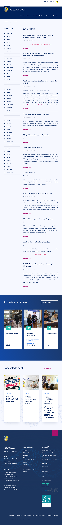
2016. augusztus (8, 107)
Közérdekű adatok (40, 515)
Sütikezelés (11, 515)
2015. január (7, 166)
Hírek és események (25, 16)
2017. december (8, 58)
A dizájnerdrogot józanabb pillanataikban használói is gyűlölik (40, 82)
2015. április (7, 157)
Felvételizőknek (15, 5)
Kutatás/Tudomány (38, 16)
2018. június (7, 39)
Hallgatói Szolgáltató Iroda (28, 460)
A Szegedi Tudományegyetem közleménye (36, 135)
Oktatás (48, 16)
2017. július (7, 73)
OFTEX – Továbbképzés (9, 454)
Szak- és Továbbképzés (9, 461)
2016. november (8, 98)
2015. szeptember (8, 142)
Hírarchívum (18, 22)
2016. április (7, 120)
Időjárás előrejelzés (46, 473)
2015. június (7, 151)
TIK (23, 467)
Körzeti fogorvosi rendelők (47, 453)
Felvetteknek (22, 5)
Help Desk (25, 471)
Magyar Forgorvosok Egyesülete (11, 458)
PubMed (5, 456)
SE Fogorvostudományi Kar (10, 485)
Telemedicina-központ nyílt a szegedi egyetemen (38, 219)
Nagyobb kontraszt (57, 2)
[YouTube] (47, 485)
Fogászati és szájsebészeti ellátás (49, 450)
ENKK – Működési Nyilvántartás (11, 451)
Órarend (24, 457)
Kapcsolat (45, 1)
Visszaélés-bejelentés (29, 515)
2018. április (7, 45)
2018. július (7, 36)
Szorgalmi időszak (52, 333)
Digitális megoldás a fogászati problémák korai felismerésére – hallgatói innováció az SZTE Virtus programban (49, 406)
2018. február (7, 52)
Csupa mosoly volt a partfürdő (32, 147)
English (52, 1)
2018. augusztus (8, 33)
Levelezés (25, 450)
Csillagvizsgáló (45, 471)
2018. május (7, 42)
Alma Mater (50, 5)
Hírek (14, 22)
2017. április (7, 83)
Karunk (55, 16)
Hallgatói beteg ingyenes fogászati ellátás (31, 400)
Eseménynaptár (46, 302)
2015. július (7, 148)
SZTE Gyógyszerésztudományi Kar (11, 480)
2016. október (7, 101)
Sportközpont (45, 466)
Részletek (25, 48)
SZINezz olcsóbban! (29, 173)
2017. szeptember (8, 67)
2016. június (24, 22)
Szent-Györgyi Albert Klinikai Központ (50, 459)
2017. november (8, 61)
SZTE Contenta (26, 455)
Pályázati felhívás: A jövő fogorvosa (12, 399)
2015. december (8, 132)
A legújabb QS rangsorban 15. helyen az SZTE (37, 193)
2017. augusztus (8, 70)
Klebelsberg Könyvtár (27, 464)
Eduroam (25, 462)
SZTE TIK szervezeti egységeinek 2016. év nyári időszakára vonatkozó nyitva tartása (38, 36)
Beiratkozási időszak (12, 333)
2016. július (7, 111)
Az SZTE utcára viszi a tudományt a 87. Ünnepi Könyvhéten (38, 265)
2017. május (7, 80)
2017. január (7, 92)
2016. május (7, 117)
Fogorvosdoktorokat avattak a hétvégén (36, 114)
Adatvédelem (19, 515)
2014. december (8, 169)
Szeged (43, 476)
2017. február (7, 89)
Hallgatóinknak (30, 5)
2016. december (8, 95)
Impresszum (49, 515)
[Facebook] (43, 485)
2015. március (7, 160)
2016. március (7, 123)
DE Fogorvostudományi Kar (10, 487)
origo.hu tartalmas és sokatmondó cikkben (35, 105)
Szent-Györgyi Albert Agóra (29, 469)
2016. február (7, 126)
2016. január (7, 129)
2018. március (7, 48)
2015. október (7, 138)
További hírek (47, 368)
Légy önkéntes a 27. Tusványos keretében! (36, 242)
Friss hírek (8, 393)
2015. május (7, 154)
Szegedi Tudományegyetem (18, 9)
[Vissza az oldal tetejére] (55, 433)
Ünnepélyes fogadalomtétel (30, 334)
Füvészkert (44, 469)
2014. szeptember (8, 173)
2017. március (7, 86)
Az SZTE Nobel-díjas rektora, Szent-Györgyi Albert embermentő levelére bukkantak (39, 54)
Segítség (56, 515)
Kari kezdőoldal (7, 5)
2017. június (7, 76)
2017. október (7, 64)
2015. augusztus (8, 145)
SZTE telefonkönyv (27, 453)
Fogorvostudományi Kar (17, 11)
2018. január (7, 55)
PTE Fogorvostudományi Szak (10, 489)
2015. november (8, 135)
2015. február (7, 163)
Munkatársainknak (39, 5)
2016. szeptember (8, 104)
